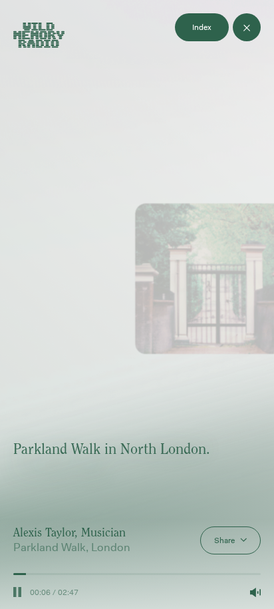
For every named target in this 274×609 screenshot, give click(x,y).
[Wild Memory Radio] (39, 37)
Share (224, 540)
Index (201, 27)
